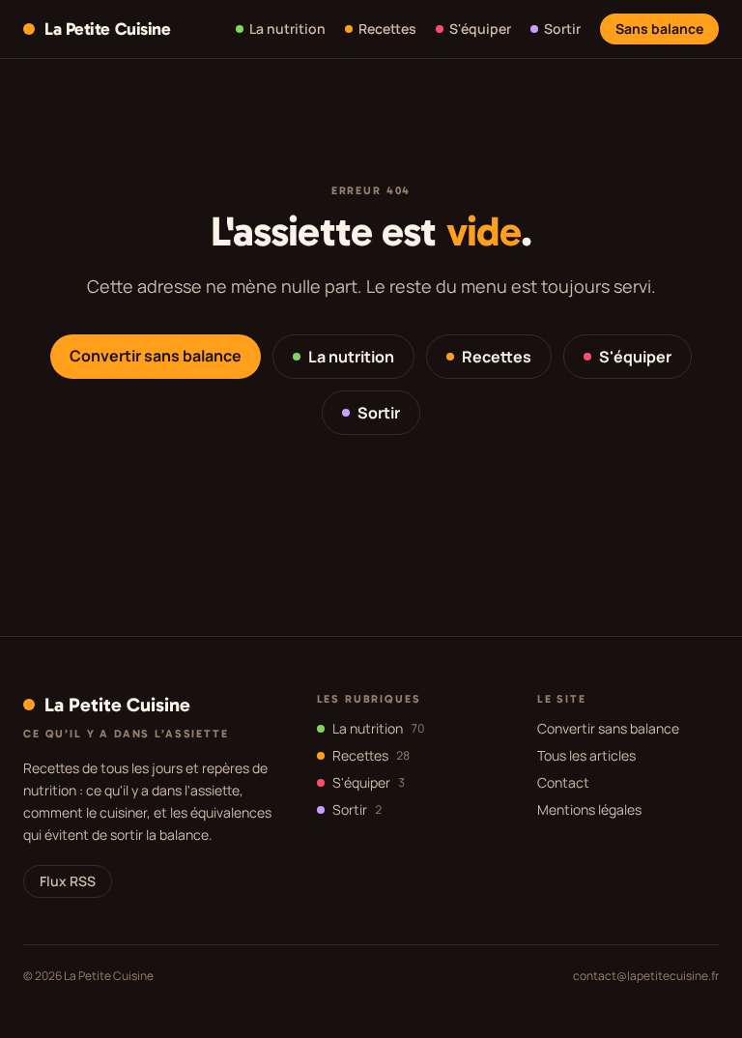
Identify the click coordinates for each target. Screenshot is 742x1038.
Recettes (496, 356)
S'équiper (635, 356)
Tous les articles (586, 755)
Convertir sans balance (156, 355)
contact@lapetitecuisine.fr (646, 975)
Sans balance (659, 28)
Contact (563, 782)
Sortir (378, 412)
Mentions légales (589, 809)
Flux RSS (68, 881)
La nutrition (351, 356)
